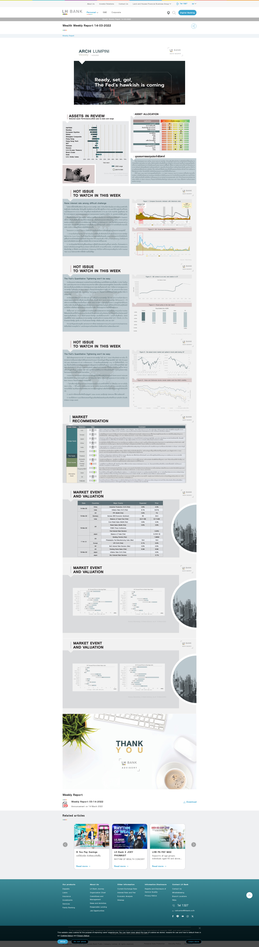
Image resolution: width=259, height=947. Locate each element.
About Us (90, 4)
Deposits (66, 888)
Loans (65, 892)
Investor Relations (106, 4)
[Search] (175, 12)
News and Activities (98, 903)
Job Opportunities (97, 910)
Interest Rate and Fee (126, 892)
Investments (67, 900)
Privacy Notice (151, 895)
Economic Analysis (124, 896)
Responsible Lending (98, 907)
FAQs (174, 900)
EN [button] (193, 4)
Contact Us (123, 4)
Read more (82, 866)
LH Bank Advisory (79, 19)
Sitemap (120, 900)
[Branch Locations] (169, 12)
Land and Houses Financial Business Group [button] (151, 4)
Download (191, 801)
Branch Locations (179, 896)
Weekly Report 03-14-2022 (87, 801)
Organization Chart (98, 892)
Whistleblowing (178, 892)
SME (105, 12)
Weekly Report (94, 19)
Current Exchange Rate (127, 888)
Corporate (116, 12)
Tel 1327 (183, 3)
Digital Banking (187, 12)
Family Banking (69, 907)
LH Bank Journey (97, 888)
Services (66, 903)
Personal (92, 12)
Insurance (67, 896)
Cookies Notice (67, 935)
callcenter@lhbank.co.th (185, 910)
